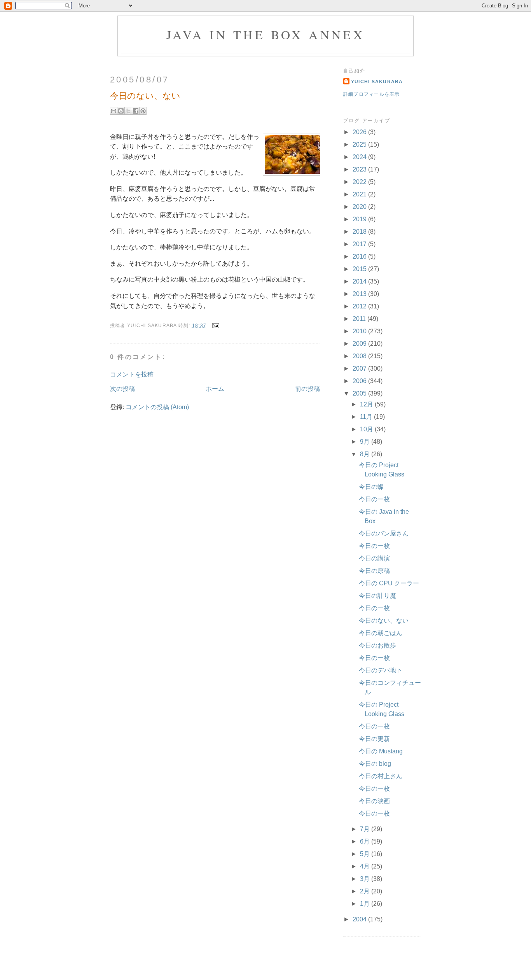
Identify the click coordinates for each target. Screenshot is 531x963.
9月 (365, 441)
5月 (365, 854)
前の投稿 (307, 388)
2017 (360, 244)
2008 (360, 356)
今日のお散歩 (377, 645)
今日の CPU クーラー (389, 583)
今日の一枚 (374, 499)
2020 (360, 206)
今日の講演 (374, 558)
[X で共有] (128, 111)
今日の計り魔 (377, 595)
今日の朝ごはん (380, 633)
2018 (360, 231)
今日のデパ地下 (380, 670)
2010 (360, 331)
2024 (360, 157)
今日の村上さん (380, 776)
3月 (365, 878)
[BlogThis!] (121, 111)
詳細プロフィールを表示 (371, 94)
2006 (360, 381)
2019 (360, 219)
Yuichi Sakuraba (377, 81)
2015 (360, 269)
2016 (360, 256)
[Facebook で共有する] (136, 111)
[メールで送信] (113, 111)
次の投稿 (122, 388)
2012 (360, 306)
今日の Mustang (381, 751)
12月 (367, 404)
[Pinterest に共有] (143, 111)
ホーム (215, 388)
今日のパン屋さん (384, 533)
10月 (367, 429)
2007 (360, 368)
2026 (360, 132)
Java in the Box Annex (265, 34)
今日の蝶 (371, 486)
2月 (365, 891)
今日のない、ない (384, 620)
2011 (360, 318)
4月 (365, 866)
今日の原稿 (374, 570)
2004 (360, 919)
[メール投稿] (214, 325)
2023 (360, 169)
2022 (360, 182)
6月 (365, 841)
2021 (360, 194)
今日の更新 (374, 738)
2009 (360, 343)
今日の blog (375, 763)
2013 (360, 294)
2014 (360, 281)
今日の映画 (374, 801)
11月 (367, 416)
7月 (365, 829)
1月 (365, 903)
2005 (360, 393)
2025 (360, 144)
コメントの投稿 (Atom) (157, 407)
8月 (365, 454)
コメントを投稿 (132, 374)
